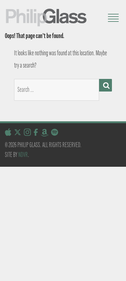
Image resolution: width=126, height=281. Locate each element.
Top (119, 272)
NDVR (23, 154)
